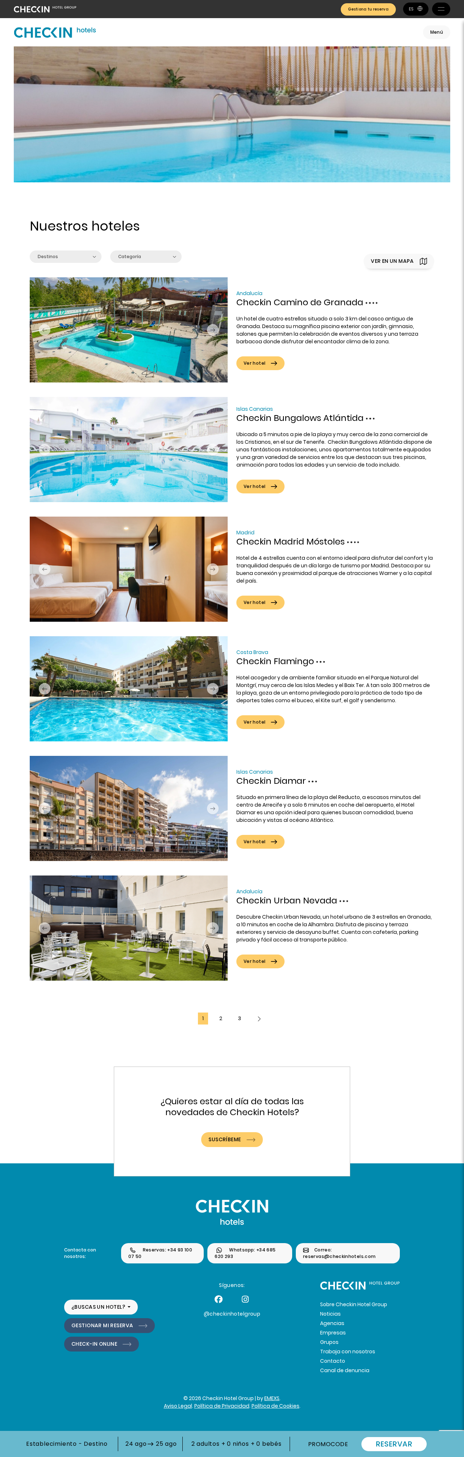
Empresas (333, 1332)
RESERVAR (394, 1444)
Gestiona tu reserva (368, 9)
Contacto (332, 1361)
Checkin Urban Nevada (287, 900)
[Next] (259, 1019)
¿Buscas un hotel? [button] (99, 1307)
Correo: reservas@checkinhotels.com (339, 1253)
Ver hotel (254, 363)
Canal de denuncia (344, 1370)
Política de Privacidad (221, 1406)
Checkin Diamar (272, 781)
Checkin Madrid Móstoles (291, 541)
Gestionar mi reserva (102, 1325)
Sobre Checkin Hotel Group (353, 1304)
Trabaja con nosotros (347, 1351)
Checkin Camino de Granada (300, 302)
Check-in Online (94, 1344)
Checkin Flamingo (276, 661)
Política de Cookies (275, 1406)
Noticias (330, 1313)
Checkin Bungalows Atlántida (301, 418)
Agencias (332, 1323)
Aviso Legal (178, 1406)
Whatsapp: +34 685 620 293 (245, 1253)
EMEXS (271, 1398)
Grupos (329, 1342)
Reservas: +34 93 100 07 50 (160, 1253)
